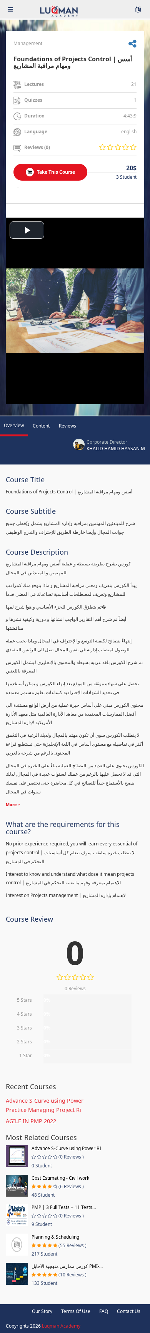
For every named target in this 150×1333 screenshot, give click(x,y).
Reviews (67, 426)
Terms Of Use (75, 1311)
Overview (14, 425)
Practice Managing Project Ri (43, 1109)
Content (41, 426)
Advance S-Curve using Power (44, 1100)
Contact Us (128, 1311)
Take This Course (55, 172)
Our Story (42, 1311)
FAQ (103, 1311)
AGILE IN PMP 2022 (31, 1121)
